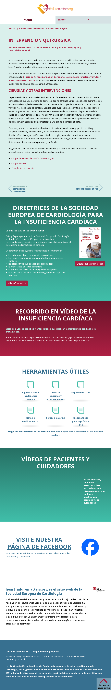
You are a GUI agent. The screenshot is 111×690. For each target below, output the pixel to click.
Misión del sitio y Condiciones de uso (23, 656)
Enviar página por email (19, 50)
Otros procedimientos (86, 187)
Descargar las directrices (90, 263)
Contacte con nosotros (18, 651)
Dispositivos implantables (20, 189)
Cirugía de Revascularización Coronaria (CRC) (33, 158)
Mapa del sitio (40, 651)
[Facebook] (90, 547)
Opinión (55, 651)
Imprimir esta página (69, 47)
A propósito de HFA (76, 656)
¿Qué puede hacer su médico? (29, 28)
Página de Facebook (39, 546)
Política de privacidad (53, 656)
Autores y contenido (16, 659)
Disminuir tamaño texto (45, 47)
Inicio (11, 28)
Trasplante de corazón (22, 168)
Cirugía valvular (18, 163)
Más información (17, 283)
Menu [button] (28, 20)
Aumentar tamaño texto (20, 47)
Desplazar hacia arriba (104, 686)
